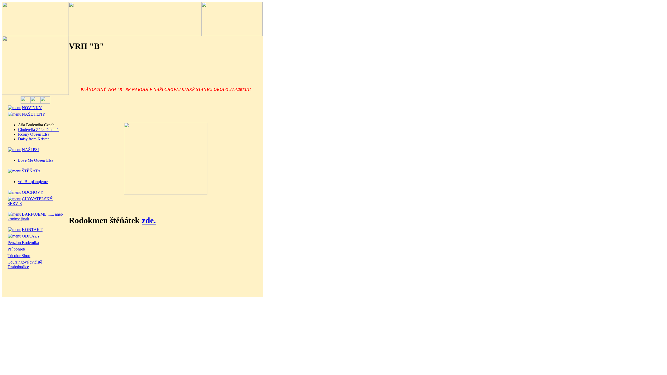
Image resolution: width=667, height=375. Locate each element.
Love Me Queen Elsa (35, 160)
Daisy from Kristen (34, 139)
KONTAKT (32, 229)
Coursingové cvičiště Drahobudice (25, 264)
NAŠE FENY (33, 114)
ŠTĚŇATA (31, 171)
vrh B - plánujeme (33, 181)
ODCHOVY (33, 192)
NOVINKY (32, 107)
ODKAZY (31, 236)
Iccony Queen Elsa (33, 134)
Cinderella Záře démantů (38, 129)
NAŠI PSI (30, 149)
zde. (149, 220)
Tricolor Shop (19, 255)
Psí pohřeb (16, 249)
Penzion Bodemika (23, 242)
